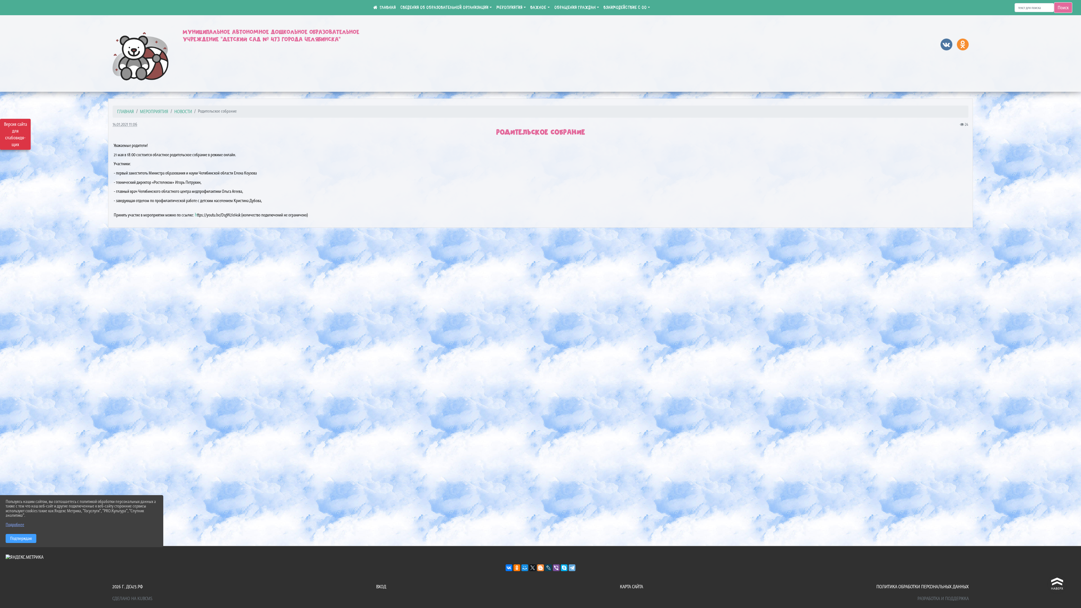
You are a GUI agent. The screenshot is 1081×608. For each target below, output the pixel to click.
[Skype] (564, 567)
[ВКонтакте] (509, 567)
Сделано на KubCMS (132, 598)
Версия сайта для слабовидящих (15, 134)
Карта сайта (631, 587)
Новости (183, 111)
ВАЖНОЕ (538, 7)
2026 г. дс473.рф (127, 587)
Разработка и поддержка (943, 598)
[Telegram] (572, 567)
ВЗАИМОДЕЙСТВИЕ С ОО (625, 7)
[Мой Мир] (524, 567)
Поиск (1063, 8)
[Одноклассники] (516, 567)
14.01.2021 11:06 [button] (125, 124)
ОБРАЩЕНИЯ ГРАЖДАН (575, 7)
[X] (532, 567)
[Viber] (556, 567)
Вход (381, 587)
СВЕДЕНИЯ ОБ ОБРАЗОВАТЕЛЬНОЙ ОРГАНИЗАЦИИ (444, 7)
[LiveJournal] (548, 567)
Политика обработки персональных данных (922, 587)
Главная (125, 111)
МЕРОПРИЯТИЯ (509, 7)
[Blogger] (540, 567)
